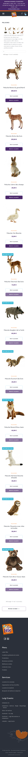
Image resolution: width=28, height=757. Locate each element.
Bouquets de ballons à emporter (11, 691)
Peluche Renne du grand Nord (14, 87)
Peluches (14, 85)
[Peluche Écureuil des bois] (14, 361)
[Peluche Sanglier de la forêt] (14, 312)
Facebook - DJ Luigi (7, 713)
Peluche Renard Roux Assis (14, 427)
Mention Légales (12, 752)
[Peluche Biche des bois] (14, 118)
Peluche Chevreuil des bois (14, 282)
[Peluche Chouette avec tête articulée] (14, 509)
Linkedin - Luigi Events (8, 721)
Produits (4, 670)
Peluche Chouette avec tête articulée (14, 527)
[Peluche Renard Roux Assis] (14, 410)
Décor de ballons (7, 710)
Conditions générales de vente (10, 655)
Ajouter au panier (14, 100)
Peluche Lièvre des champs (14, 184)
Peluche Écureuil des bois (14, 379)
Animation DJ (5, 703)
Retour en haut (14, 609)
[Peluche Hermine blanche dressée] (14, 458)
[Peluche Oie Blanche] (14, 216)
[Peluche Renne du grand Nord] (14, 70)
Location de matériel (8, 688)
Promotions (5, 658)
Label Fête (5, 652)
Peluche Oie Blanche (14, 233)
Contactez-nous (6, 667)
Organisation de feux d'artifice (10, 685)
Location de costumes (8, 682)
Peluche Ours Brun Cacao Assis (14, 577)
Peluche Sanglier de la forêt (14, 330)
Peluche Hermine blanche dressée (14, 477)
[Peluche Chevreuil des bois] (14, 264)
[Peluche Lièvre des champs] (14, 167)
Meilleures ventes (7, 664)
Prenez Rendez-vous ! (14, 9)
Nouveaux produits (7, 661)
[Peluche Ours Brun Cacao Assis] (14, 559)
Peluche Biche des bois (14, 136)
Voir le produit (14, 96)
